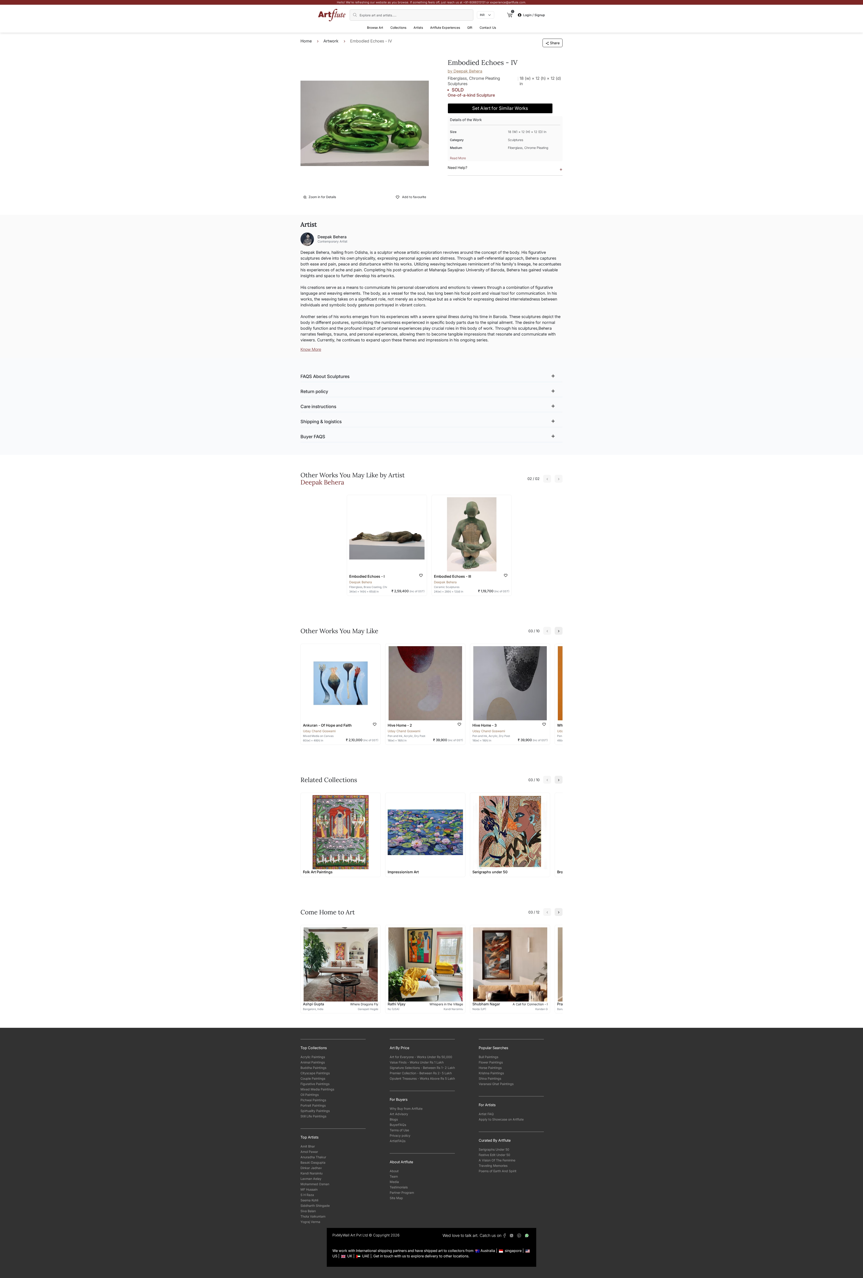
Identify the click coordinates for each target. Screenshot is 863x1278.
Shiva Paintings (490, 1078)
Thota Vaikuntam (312, 1216)
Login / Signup (534, 15)
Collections (398, 27)
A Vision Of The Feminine (497, 1160)
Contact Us (488, 27)
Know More (310, 349)
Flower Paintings (491, 1062)
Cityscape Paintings (315, 1073)
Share (555, 43)
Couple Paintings (312, 1078)
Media (394, 1182)
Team (394, 1176)
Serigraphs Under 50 (494, 1149)
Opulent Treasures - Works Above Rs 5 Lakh (422, 1078)
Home (306, 41)
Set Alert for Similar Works (500, 108)
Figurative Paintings (314, 1084)
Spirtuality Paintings (315, 1111)
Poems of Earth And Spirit (497, 1171)
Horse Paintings (490, 1068)
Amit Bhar (307, 1146)
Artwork (330, 41)
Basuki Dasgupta (312, 1162)
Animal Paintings (312, 1062)
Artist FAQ (486, 1114)
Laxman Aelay (310, 1179)
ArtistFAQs (397, 1141)
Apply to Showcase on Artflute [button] (501, 1119)
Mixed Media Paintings (317, 1089)
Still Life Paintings (313, 1116)
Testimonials (399, 1187)
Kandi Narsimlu (311, 1173)
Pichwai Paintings (313, 1100)
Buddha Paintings (313, 1068)
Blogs (394, 1119)
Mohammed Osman (314, 1184)
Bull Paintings (488, 1057)
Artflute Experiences (445, 27)
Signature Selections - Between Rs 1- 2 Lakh (422, 1068)
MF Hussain (309, 1189)
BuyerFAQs (398, 1125)
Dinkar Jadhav (311, 1168)
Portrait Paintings (313, 1105)
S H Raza (307, 1195)
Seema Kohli (309, 1200)
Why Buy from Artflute (406, 1108)
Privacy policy (400, 1135)
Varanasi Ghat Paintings (496, 1084)
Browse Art (375, 27)
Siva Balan (308, 1211)
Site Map (396, 1198)
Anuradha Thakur (313, 1157)
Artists (418, 27)
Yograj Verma (310, 1222)
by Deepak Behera (465, 71)
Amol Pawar (309, 1152)
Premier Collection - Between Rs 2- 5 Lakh (421, 1073)
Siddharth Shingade (315, 1205)
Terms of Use (399, 1130)
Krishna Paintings (491, 1073)
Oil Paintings (309, 1095)
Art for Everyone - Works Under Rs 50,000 (421, 1057)
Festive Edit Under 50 (494, 1155)
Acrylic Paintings (312, 1057)
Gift (469, 27)
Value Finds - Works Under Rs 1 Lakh (417, 1062)
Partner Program (402, 1192)
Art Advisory (399, 1114)
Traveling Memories (493, 1165)
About (394, 1171)
